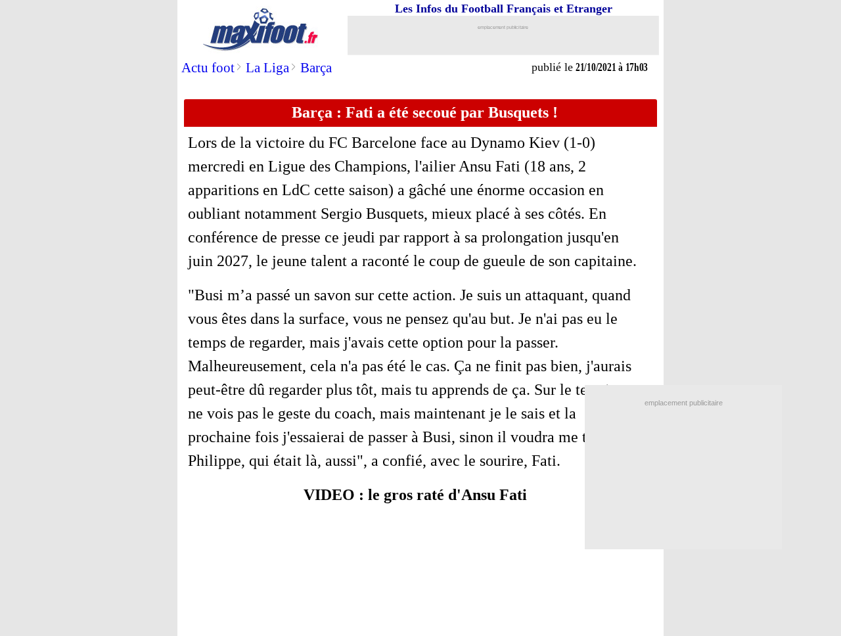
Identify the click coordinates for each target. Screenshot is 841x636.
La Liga (267, 68)
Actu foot (208, 68)
